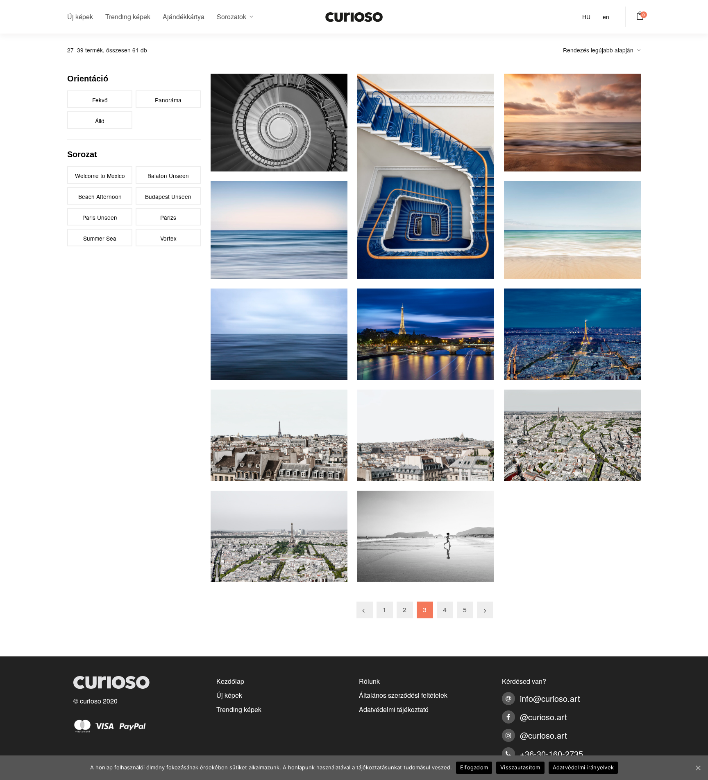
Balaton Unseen (168, 175)
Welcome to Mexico (100, 175)
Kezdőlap (230, 681)
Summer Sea (99, 238)
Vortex (168, 238)
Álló (99, 121)
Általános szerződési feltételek (403, 695)
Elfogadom (474, 767)
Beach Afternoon (100, 196)
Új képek (80, 16)
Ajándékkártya (183, 16)
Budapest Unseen (168, 196)
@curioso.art (543, 717)
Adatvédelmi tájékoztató (394, 709)
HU (586, 17)
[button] (641, 15)
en (606, 17)
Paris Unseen (99, 217)
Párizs (168, 217)
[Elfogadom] (698, 768)
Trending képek (127, 16)
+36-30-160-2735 (551, 754)
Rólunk (369, 681)
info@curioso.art (550, 698)
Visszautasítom (520, 767)
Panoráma (168, 100)
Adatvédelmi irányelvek (583, 767)
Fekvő (100, 100)
